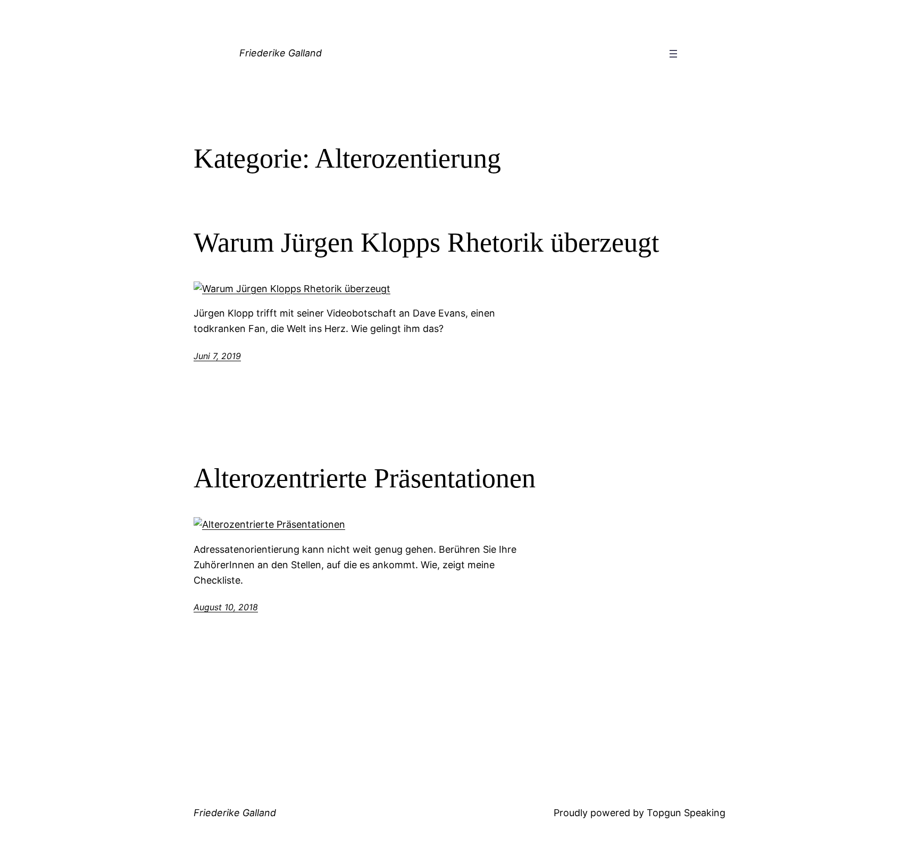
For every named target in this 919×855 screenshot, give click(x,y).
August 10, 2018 (226, 607)
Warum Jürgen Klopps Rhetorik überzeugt (426, 242)
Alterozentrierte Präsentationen (365, 478)
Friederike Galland (280, 53)
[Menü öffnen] (673, 53)
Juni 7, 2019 (217, 356)
